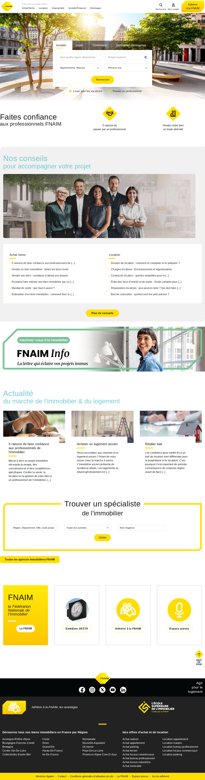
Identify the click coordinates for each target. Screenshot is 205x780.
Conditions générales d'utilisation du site (91, 776)
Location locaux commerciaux (180, 750)
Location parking (172, 754)
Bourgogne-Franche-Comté (18, 743)
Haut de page (199, 662)
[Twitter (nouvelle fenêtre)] (102, 690)
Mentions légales (45, 776)
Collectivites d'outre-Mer (16, 754)
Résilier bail (153, 444)
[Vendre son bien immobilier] (173, 113)
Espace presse (140, 776)
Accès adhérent (160, 776)
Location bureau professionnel (180, 746)
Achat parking (131, 746)
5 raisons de (109, 127)
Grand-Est (48, 746)
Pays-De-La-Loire (92, 750)
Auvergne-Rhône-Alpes (16, 739)
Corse (45, 739)
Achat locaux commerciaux (138, 754)
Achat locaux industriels (137, 762)
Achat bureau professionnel (139, 758)
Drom (45, 743)
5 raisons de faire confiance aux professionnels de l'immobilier (29, 448)
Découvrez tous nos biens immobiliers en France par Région (45, 732)
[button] (28, 8)
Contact (62, 776)
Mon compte (173, 9)
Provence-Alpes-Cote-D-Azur (99, 754)
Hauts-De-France (52, 750)
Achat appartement (134, 743)
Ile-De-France (50, 754)
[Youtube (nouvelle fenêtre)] (113, 690)
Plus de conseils (102, 313)
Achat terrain (130, 750)
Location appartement (175, 739)
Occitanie (88, 746)
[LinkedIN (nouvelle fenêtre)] (123, 690)
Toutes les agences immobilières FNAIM (30, 559)
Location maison (172, 743)
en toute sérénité (173, 127)
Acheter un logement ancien (97, 444)
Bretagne (7, 746)
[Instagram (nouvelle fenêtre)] (92, 690)
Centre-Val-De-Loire (14, 750)
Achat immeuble (132, 766)
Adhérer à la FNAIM (193, 6)
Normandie (88, 739)
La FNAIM (26, 628)
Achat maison (131, 739)
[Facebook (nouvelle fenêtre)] (82, 690)
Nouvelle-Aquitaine (93, 743)
